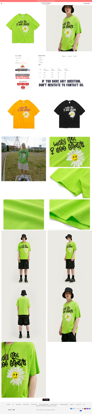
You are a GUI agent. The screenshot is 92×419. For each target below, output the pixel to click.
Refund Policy (34, 404)
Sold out (22, 74)
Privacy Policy (26, 404)
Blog (84, 404)
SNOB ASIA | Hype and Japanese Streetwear (47, 409)
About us (72, 404)
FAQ (13, 404)
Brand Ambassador (64, 404)
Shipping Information (43, 404)
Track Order (18, 404)
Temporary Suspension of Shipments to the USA (46, 405)
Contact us (78, 404)
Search (8, 404)
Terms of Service (54, 404)
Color (17, 58)
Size (16, 60)
